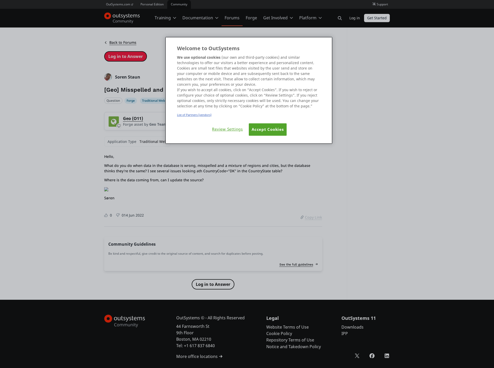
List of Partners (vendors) (194, 115)
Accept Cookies (268, 129)
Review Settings (227, 129)
